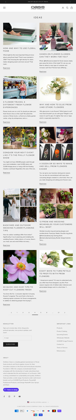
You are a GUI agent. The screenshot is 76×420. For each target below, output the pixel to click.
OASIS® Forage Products (65, 341)
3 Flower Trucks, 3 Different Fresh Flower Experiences (17, 104)
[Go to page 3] (11, 312)
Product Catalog (62, 331)
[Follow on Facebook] (4, 396)
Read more (6, 68)
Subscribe (10, 344)
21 (59, 312)
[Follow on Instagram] (9, 396)
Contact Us (60, 344)
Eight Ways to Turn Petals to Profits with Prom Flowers (55, 273)
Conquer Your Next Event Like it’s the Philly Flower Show (19, 155)
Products (59, 328)
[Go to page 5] (65, 312)
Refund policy (61, 351)
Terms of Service (62, 348)
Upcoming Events (62, 335)
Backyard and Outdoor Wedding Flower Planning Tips (18, 228)
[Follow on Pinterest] (14, 396)
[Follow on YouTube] (20, 396)
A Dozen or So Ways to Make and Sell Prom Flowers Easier (55, 166)
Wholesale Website (63, 338)
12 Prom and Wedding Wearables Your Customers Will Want (55, 224)
